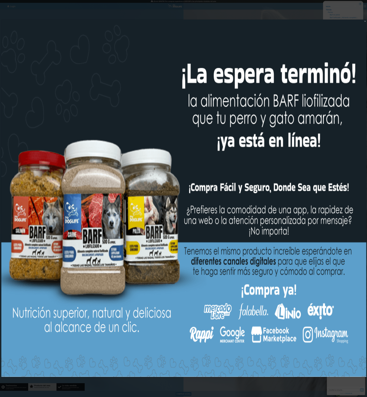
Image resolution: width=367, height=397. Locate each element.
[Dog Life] (183, 376)
